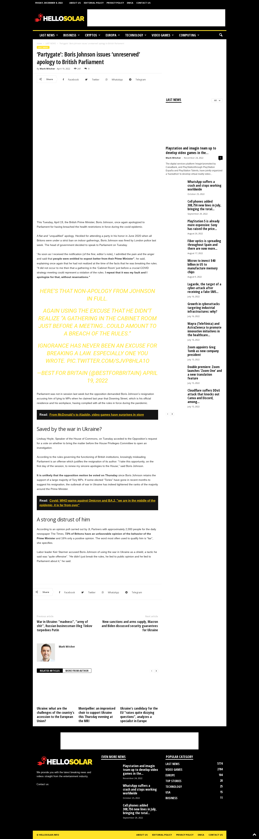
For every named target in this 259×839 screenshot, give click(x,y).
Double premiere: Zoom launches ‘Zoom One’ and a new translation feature (205, 372)
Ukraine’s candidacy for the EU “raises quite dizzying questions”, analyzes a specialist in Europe (139, 714)
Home (39, 43)
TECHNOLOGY (134, 35)
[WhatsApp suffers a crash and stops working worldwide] (175, 189)
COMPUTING (187, 35)
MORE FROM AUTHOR (77, 670)
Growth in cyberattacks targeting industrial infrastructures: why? (204, 307)
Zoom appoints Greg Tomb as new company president (203, 351)
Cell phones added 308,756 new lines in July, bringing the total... (204, 205)
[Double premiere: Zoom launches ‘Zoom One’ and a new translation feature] (175, 374)
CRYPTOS (91, 35)
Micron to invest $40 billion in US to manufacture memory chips (203, 266)
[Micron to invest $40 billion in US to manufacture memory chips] (175, 268)
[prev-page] (152, 671)
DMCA (130, 2)
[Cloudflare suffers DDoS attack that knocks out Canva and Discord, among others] (175, 397)
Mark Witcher (47, 68)
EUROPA (111, 35)
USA (168, 792)
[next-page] (156, 671)
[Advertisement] (156, 17)
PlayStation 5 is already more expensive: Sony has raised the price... (204, 225)
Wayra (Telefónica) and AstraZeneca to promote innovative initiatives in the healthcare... (204, 329)
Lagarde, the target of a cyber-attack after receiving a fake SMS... (204, 288)
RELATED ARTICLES (50, 670)
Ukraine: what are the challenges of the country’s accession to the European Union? (55, 714)
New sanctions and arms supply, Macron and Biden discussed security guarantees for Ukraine (130, 625)
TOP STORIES (173, 781)
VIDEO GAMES (161, 35)
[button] (221, 35)
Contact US (143, 2)
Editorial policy (94, 2)
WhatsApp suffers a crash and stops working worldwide (204, 185)
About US (75, 2)
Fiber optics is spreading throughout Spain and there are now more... (204, 244)
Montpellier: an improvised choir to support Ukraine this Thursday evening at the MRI (96, 714)
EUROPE (170, 775)
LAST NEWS (47, 35)
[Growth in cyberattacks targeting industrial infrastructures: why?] (175, 311)
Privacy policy (115, 2)
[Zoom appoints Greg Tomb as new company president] (175, 354)
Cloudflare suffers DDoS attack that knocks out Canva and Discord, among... (204, 396)
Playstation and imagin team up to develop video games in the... (191, 150)
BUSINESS (69, 35)
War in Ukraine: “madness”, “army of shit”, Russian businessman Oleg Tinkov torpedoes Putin (64, 625)
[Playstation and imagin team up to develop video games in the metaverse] (194, 125)
